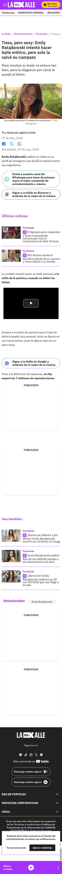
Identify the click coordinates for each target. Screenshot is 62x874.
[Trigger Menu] (5, 4)
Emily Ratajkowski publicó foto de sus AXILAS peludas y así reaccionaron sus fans (41, 558)
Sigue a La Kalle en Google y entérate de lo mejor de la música (33, 363)
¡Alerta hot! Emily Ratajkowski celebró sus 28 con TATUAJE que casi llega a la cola (41, 580)
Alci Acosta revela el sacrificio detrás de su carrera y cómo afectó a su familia (41, 258)
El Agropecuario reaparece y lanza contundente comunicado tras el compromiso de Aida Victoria (41, 236)
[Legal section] (57, 811)
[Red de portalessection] (57, 794)
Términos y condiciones (27, 824)
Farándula (41, 34)
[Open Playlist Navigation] (58, 867)
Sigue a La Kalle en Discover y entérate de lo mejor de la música (33, 194)
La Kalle (6, 34)
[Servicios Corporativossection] (57, 802)
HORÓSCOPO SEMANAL (31, 12)
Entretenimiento (23, 34)
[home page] (31, 735)
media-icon (31, 867)
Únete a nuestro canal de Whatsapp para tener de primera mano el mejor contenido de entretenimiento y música (33, 179)
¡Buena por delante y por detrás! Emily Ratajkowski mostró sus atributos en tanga (41, 538)
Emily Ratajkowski (42, 601)
